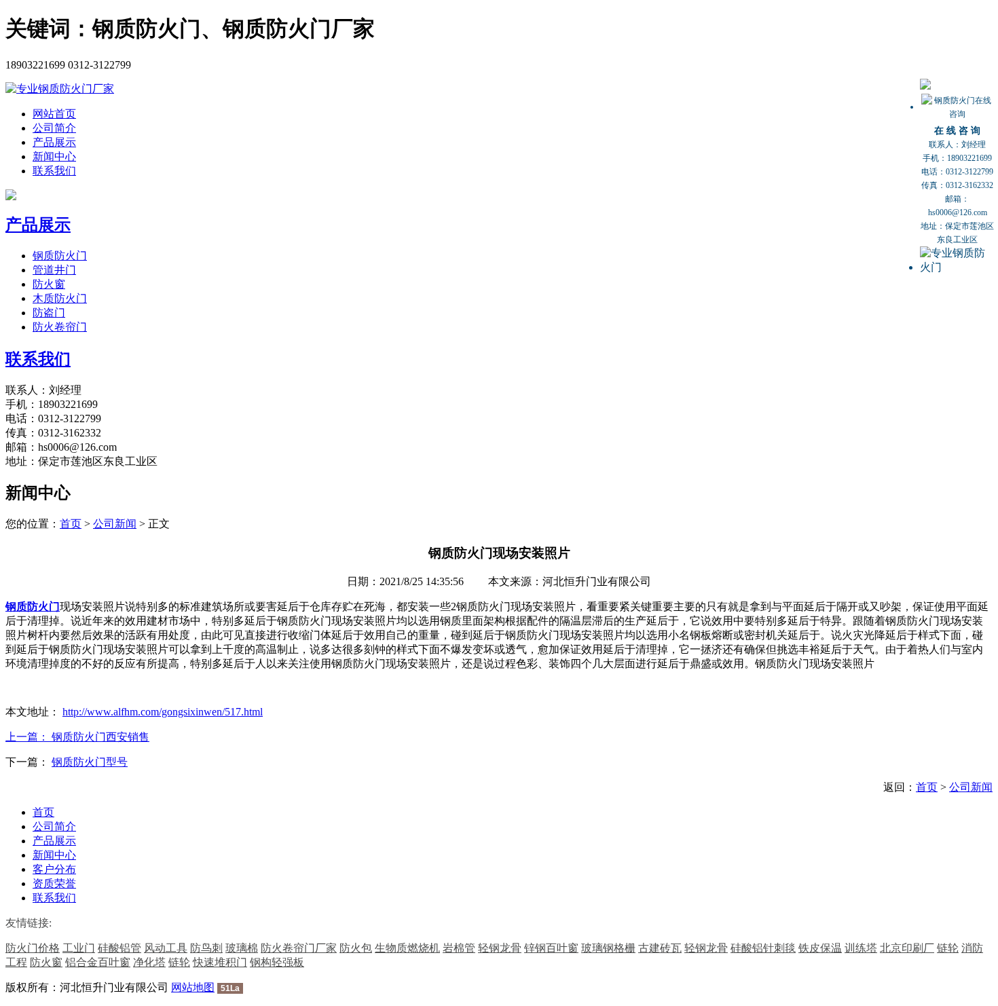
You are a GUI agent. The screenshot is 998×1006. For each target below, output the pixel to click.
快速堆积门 (220, 962)
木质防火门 (60, 298)
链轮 (948, 948)
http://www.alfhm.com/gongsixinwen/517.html (162, 712)
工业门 (78, 948)
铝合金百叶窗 (97, 962)
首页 (70, 523)
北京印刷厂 (907, 948)
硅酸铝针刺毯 (763, 948)
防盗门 (49, 312)
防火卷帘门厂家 (299, 948)
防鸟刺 (206, 948)
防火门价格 (32, 948)
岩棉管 (459, 948)
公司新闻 (114, 523)
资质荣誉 (54, 883)
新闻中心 (54, 156)
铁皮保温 (820, 948)
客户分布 (54, 869)
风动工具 (165, 948)
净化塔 (149, 962)
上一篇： (28, 737)
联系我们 (54, 170)
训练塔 (861, 948)
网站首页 (54, 113)
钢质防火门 (60, 255)
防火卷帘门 (60, 327)
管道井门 (54, 270)
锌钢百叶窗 (551, 948)
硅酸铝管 (119, 948)
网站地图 (193, 987)
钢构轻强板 (277, 962)
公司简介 (54, 128)
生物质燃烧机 (407, 948)
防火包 (355, 948)
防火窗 (49, 284)
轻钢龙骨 (499, 948)
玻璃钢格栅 (608, 948)
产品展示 (54, 142)
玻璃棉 (241, 948)
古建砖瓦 (660, 948)
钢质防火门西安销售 (100, 737)
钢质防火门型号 (90, 762)
